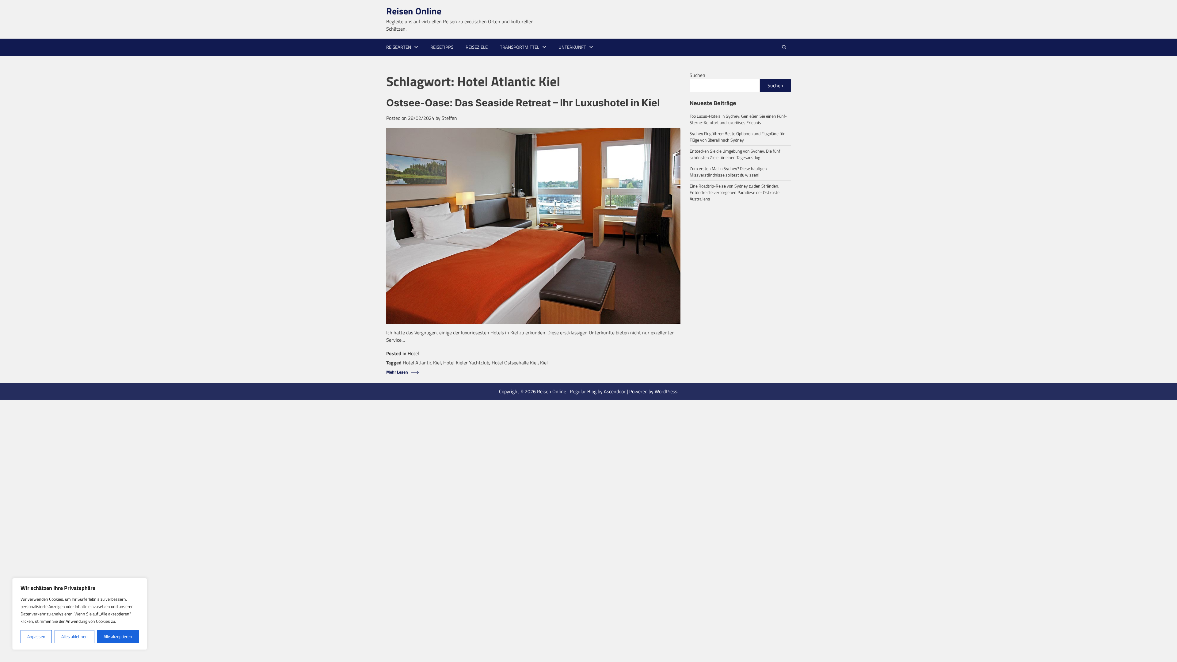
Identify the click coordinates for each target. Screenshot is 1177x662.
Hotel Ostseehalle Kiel (515, 362)
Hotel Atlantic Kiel (422, 362)
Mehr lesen (397, 372)
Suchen (697, 75)
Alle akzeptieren (118, 636)
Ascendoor (615, 391)
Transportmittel (519, 47)
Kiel (544, 362)
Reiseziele (477, 47)
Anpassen (36, 636)
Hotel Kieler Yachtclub (466, 362)
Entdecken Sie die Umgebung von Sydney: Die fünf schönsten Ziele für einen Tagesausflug (735, 154)
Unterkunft (572, 47)
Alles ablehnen (74, 636)
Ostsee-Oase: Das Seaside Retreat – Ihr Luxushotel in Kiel (523, 103)
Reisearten (398, 47)
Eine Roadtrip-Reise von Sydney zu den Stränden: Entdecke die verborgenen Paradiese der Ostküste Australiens (734, 192)
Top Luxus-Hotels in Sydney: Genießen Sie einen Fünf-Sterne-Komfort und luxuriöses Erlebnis (738, 119)
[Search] (784, 47)
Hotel (413, 353)
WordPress (666, 391)
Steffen (449, 118)
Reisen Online (413, 11)
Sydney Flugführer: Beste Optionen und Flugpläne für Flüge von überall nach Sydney (737, 136)
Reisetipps (441, 47)
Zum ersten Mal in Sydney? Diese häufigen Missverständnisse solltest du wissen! (728, 171)
